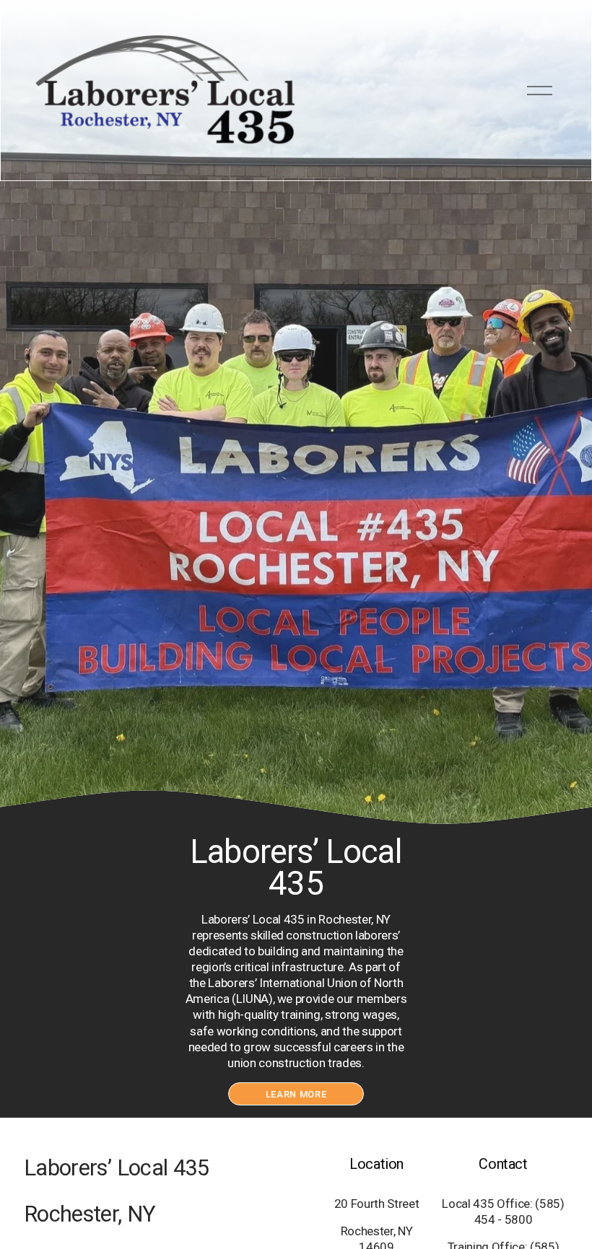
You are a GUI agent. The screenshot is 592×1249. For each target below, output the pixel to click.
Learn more (296, 1094)
